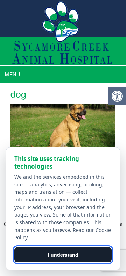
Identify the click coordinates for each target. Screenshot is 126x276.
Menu (12, 74)
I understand (63, 254)
